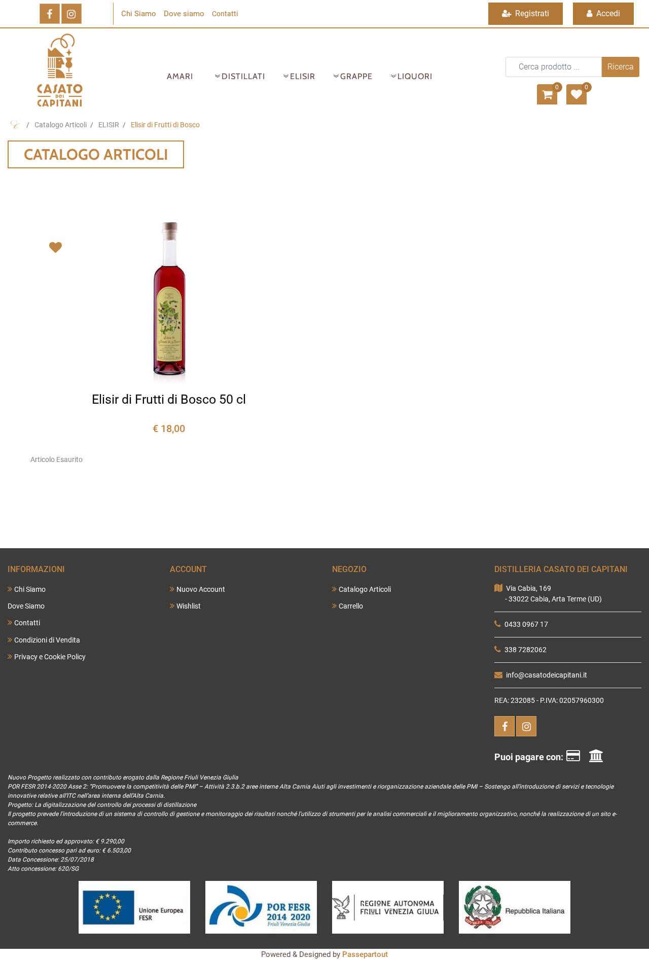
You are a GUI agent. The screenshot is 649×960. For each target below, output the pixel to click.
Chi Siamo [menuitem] (30, 589)
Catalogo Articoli (60, 125)
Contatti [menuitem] (27, 623)
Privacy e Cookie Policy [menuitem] (50, 657)
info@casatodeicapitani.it (546, 675)
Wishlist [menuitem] (188, 606)
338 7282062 (525, 650)
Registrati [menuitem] (531, 13)
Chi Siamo (138, 13)
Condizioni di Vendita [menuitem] (47, 640)
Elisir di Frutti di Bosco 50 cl (169, 399)
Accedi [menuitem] (607, 13)
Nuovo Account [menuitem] (200, 589)
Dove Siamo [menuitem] (26, 606)
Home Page (15, 125)
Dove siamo (184, 13)
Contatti (225, 14)
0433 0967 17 (526, 624)
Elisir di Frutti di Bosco (165, 125)
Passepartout (365, 954)
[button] (620, 67)
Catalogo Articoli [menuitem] (365, 589)
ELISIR (108, 125)
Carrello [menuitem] (351, 606)
